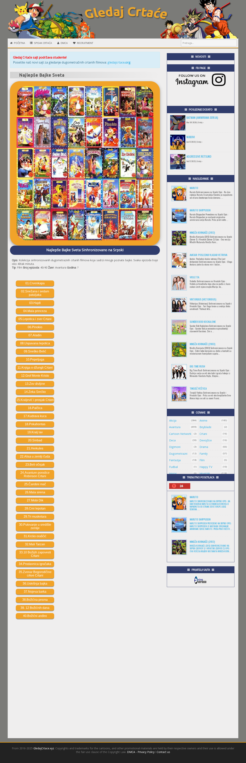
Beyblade (205, 427)
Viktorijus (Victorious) (203, 299)
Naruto (194, 188)
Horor (173, 473)
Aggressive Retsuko (198, 156)
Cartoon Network (180, 434)
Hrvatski (204, 473)
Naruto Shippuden (200, 210)
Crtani (203, 434)
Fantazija (175, 460)
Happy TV (205, 467)
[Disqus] (85, 677)
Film (202, 460)
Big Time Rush (197, 366)
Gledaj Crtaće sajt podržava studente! (39, 57)
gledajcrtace (118, 62)
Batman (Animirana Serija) (202, 117)
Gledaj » (201, 122)
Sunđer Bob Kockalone (203, 322)
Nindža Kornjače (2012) (202, 232)
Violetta (194, 277)
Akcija (172, 420)
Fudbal (173, 467)
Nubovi (190, 137)
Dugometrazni (178, 453)
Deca (172, 440)
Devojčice (205, 440)
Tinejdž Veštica (198, 388)
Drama (203, 447)
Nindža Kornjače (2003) (202, 344)
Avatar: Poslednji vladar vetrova (208, 255)
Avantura (174, 427)
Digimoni (174, 447)
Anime (203, 420)
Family (203, 453)
